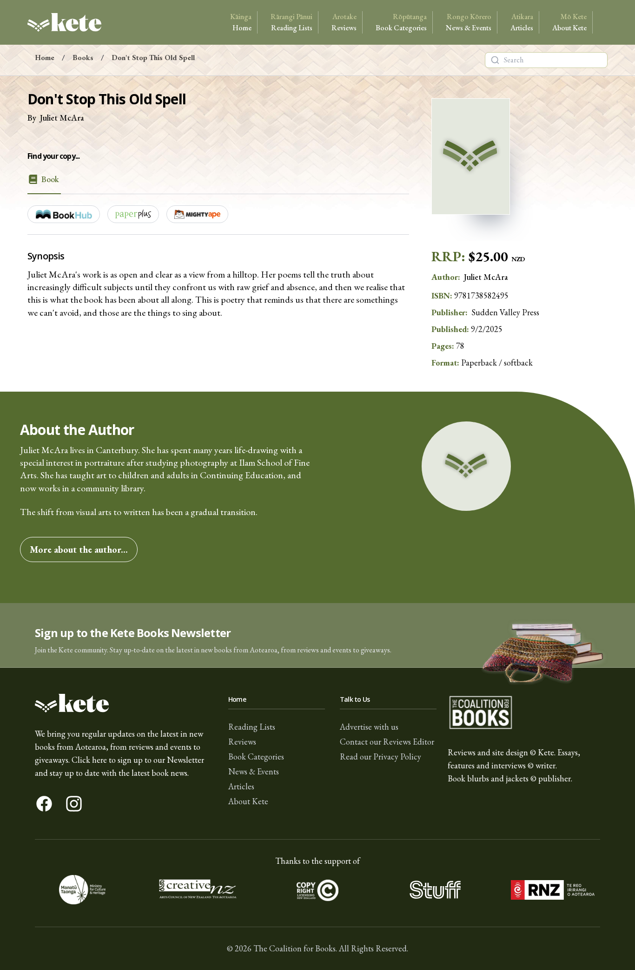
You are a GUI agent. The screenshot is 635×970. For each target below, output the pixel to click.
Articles (521, 22)
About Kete (569, 22)
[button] (317, 635)
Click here (89, 759)
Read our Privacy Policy (380, 756)
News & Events (468, 22)
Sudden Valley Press (505, 312)
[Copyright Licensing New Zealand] (317, 890)
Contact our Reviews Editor (387, 741)
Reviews (344, 22)
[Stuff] (435, 890)
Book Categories (401, 22)
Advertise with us (369, 726)
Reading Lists (291, 22)
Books (83, 57)
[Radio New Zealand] (552, 890)
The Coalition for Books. (295, 948)
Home (240, 22)
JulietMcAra (62, 117)
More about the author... (79, 549)
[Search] (495, 60)
